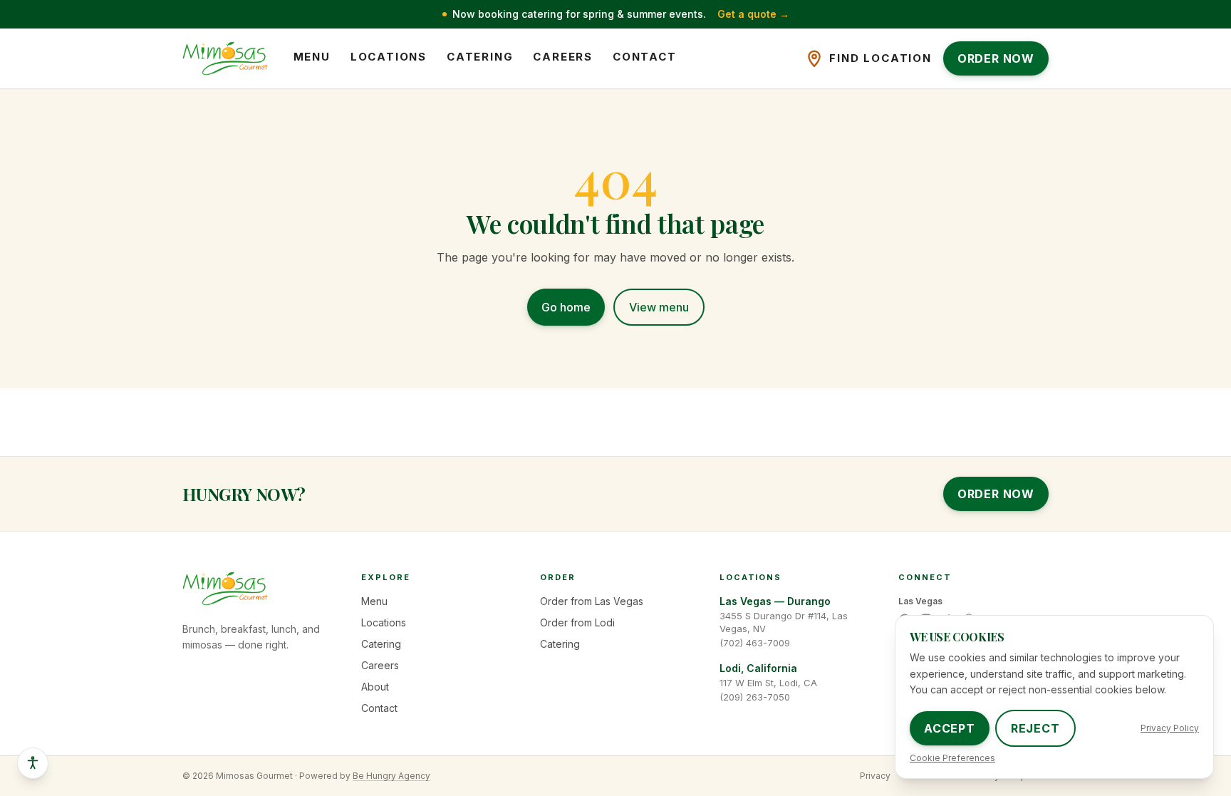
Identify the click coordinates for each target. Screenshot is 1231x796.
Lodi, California (758, 668)
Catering (480, 56)
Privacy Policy (1170, 728)
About (375, 687)
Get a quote (753, 14)
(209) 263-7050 (755, 697)
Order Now (995, 494)
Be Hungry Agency (391, 775)
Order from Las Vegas (591, 601)
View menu (659, 307)
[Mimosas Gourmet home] (225, 58)
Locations (388, 56)
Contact (645, 56)
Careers (563, 56)
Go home (566, 307)
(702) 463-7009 (755, 642)
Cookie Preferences (952, 758)
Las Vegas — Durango (775, 601)
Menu (312, 56)
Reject (1035, 728)
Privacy (875, 775)
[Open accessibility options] (32, 763)
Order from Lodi (577, 622)
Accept (949, 728)
